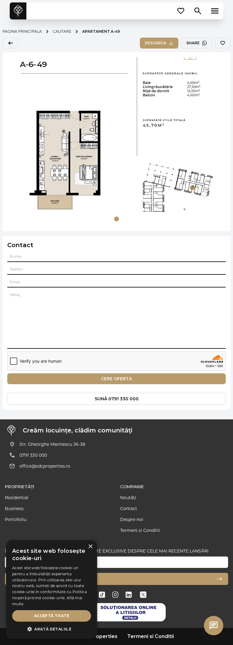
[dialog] (51, 589)
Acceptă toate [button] (51, 615)
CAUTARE (62, 31)
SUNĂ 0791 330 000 (117, 398)
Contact (128, 508)
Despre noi (131, 519)
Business (14, 508)
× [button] (90, 546)
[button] (51, 629)
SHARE (193, 43)
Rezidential (16, 497)
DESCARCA (155, 43)
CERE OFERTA (116, 378)
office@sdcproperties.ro (44, 466)
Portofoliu (15, 519)
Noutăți (128, 497)
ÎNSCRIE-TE (22, 579)
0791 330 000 (33, 455)
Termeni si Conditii (140, 530)
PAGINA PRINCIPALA (22, 31)
